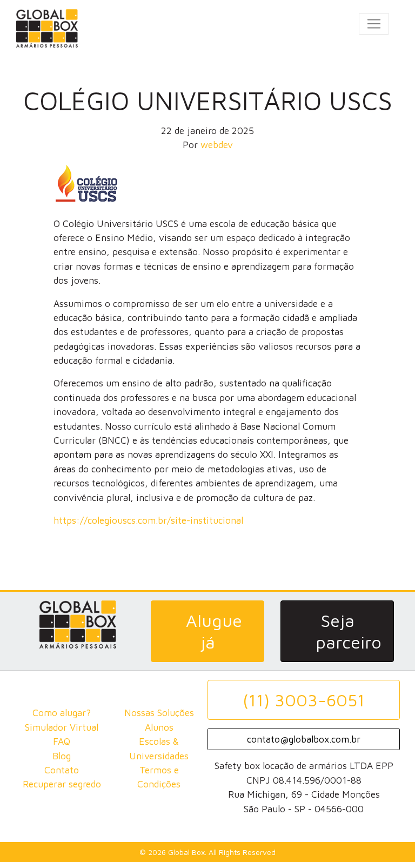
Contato (61, 770)
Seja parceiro (348, 631)
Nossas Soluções (159, 712)
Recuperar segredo (62, 784)
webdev (216, 144)
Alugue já (214, 631)
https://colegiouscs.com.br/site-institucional (148, 520)
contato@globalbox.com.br (303, 739)
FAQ (61, 741)
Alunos (159, 727)
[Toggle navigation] (374, 24)
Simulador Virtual (61, 727)
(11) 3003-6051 (304, 700)
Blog (61, 755)
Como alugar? (61, 712)
